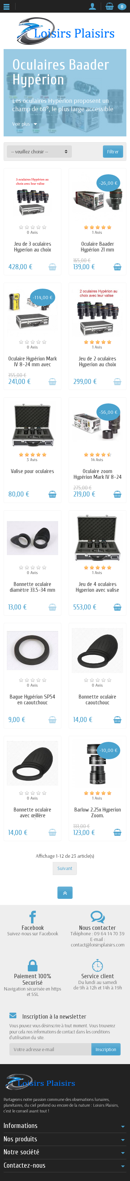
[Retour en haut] (65, 893)
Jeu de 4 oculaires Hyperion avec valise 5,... (97, 590)
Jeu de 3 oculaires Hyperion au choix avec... (32, 250)
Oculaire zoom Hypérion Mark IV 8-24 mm (98, 477)
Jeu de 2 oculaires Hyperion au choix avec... (97, 364)
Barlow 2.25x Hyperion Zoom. (97, 812)
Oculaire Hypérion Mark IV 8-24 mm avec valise (32, 364)
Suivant (64, 868)
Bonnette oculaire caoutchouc (97, 700)
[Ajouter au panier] (52, 267)
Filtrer (113, 151)
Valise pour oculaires (32, 471)
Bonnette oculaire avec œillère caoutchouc (32, 815)
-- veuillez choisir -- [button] (29, 151)
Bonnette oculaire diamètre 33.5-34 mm (32, 587)
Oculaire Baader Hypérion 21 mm (97, 247)
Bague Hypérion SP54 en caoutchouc (32, 700)
